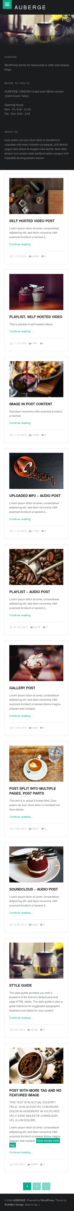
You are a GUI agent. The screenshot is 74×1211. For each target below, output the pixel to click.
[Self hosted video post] (36, 180)
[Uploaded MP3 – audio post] (36, 455)
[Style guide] (36, 945)
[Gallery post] (36, 647)
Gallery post (22, 687)
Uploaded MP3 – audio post (35, 495)
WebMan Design (14, 1204)
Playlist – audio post (29, 591)
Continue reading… (21, 244)
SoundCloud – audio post (33, 889)
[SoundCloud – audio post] (36, 849)
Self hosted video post (32, 220)
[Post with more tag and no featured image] (36, 1050)
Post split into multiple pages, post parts (32, 790)
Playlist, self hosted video (35, 316)
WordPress (47, 1200)
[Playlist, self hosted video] (36, 276)
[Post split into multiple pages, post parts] (36, 748)
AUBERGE (19, 1200)
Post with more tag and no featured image (35, 1092)
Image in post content (30, 403)
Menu (7, 4)
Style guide (20, 985)
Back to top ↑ (32, 1204)
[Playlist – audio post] (36, 551)
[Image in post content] (36, 363)
